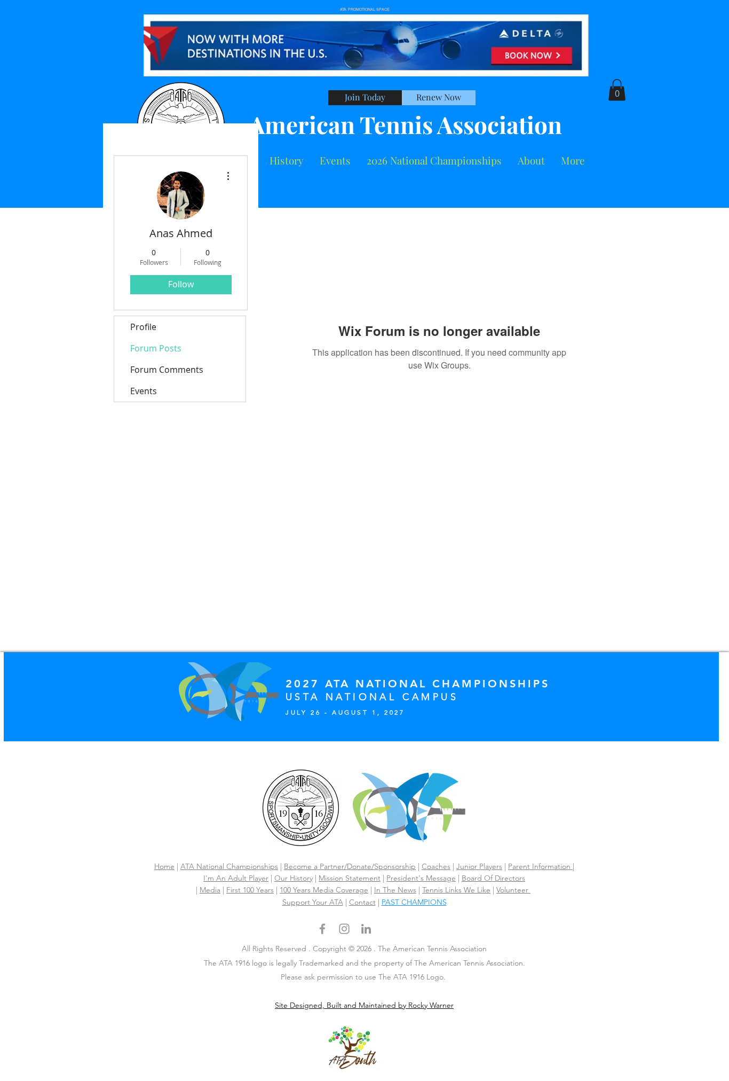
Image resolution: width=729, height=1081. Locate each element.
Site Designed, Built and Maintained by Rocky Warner (364, 1005)
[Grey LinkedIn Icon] (366, 929)
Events (143, 391)
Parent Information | (541, 866)
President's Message (421, 878)
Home (164, 866)
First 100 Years (250, 890)
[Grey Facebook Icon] (322, 929)
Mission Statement (350, 878)
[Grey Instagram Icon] (344, 929)
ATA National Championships (229, 866)
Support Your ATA (312, 902)
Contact (362, 902)
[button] (531, 160)
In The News (395, 890)
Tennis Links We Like (456, 890)
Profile (143, 327)
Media (210, 890)
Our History (293, 878)
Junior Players (479, 866)
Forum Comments (166, 369)
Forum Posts (155, 348)
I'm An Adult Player (235, 878)
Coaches (436, 866)
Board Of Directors (493, 878)
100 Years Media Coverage (324, 890)
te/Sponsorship (390, 866)
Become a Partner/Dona (324, 866)
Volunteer (513, 890)
